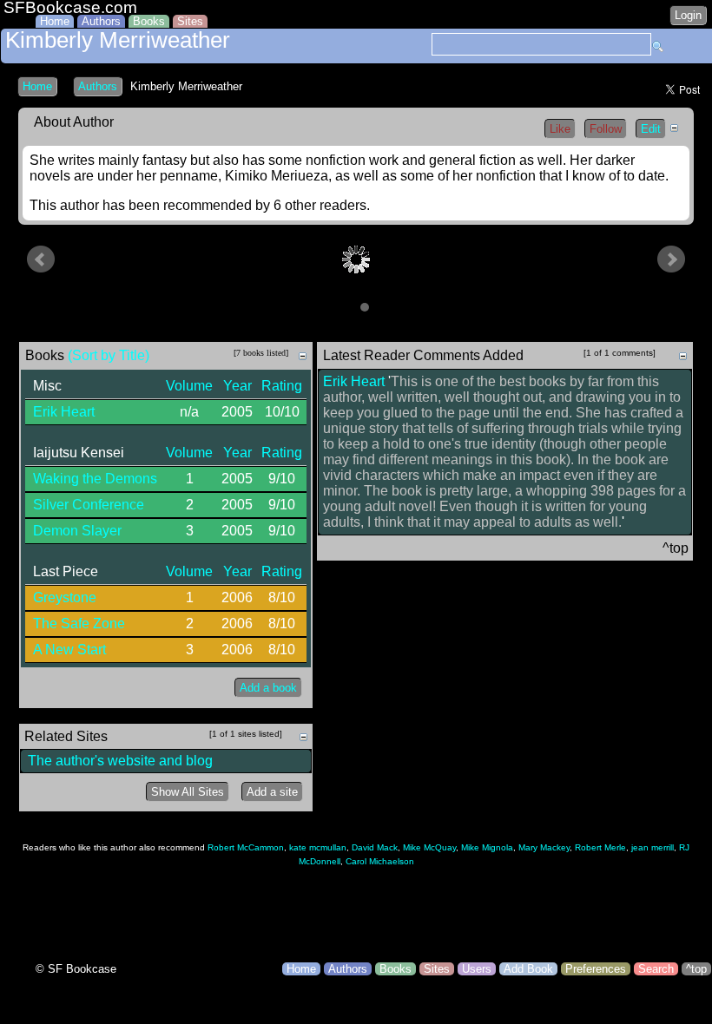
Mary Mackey (544, 847)
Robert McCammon (246, 847)
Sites (190, 21)
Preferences (595, 968)
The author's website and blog (120, 760)
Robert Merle (600, 847)
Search (656, 968)
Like (560, 128)
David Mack (375, 847)
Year (237, 385)
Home (54, 21)
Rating (281, 385)
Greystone (64, 597)
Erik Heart (64, 411)
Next (671, 259)
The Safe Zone (79, 623)
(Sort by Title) (108, 355)
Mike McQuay (429, 847)
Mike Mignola (487, 847)
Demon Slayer (77, 530)
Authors (101, 21)
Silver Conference (88, 504)
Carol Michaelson (380, 861)
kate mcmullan (317, 847)
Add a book (268, 687)
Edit (651, 128)
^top (696, 968)
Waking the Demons (95, 478)
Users (476, 968)
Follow (606, 128)
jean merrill (652, 847)
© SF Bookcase (76, 968)
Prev (41, 259)
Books (149, 21)
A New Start (69, 649)
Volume (189, 385)
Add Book (528, 968)
